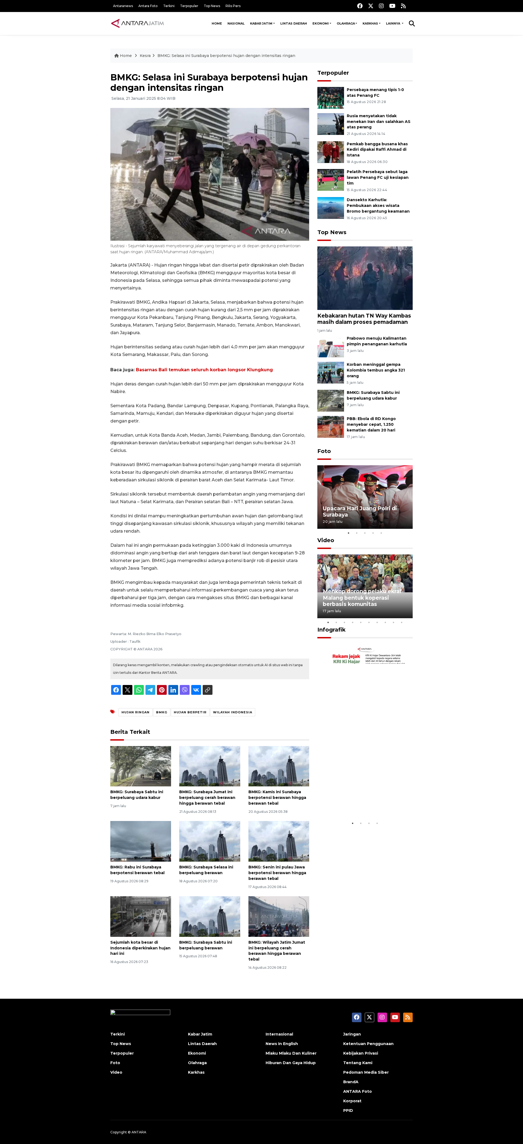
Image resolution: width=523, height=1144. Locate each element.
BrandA (350, 1081)
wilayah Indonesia (232, 712)
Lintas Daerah (293, 23)
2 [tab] (357, 533)
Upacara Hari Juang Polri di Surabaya (360, 511)
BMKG (161, 712)
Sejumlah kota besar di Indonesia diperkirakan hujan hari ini (140, 948)
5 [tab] (381, 533)
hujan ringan (135, 712)
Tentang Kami (357, 1062)
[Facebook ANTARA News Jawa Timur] (360, 5)
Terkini (169, 6)
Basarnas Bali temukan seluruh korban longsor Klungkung (204, 369)
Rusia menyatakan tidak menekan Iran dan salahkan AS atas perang (379, 121)
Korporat (352, 1100)
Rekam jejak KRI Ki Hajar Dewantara (357, 801)
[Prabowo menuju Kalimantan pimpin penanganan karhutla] (330, 346)
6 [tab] (369, 622)
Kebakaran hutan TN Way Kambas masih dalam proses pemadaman (364, 318)
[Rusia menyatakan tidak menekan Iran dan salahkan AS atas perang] (330, 123)
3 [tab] (365, 533)
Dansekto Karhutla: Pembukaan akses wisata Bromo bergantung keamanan (378, 205)
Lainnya (393, 23)
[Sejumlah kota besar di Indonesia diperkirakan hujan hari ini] (140, 916)
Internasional (279, 1034)
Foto (324, 451)
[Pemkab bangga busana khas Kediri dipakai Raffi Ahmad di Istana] (330, 151)
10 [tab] (402, 622)
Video (325, 540)
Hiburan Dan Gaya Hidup (291, 1062)
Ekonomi (320, 23)
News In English (282, 1043)
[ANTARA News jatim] (137, 23)
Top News (212, 6)
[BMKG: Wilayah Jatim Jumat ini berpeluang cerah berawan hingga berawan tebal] (278, 916)
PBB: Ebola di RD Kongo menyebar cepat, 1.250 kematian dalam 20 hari (371, 424)
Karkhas (370, 23)
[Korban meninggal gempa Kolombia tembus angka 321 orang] (330, 372)
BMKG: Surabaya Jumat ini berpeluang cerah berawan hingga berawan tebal (207, 797)
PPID (348, 1110)
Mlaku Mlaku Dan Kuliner (291, 1053)
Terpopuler (189, 6)
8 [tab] (385, 622)
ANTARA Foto (357, 1091)
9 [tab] (393, 622)
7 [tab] (377, 622)
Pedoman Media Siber (366, 1072)
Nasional (236, 23)
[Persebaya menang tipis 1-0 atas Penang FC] (330, 97)
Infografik (331, 629)
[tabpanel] (365, 497)
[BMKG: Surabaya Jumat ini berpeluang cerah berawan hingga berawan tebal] (209, 765)
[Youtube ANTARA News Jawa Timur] (392, 5)
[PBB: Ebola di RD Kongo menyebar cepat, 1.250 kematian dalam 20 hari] (330, 426)
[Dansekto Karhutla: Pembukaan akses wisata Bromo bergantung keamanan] (330, 207)
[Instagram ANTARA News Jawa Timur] (381, 5)
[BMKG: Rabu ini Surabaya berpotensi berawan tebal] (140, 841)
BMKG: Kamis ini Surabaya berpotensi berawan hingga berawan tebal (277, 797)
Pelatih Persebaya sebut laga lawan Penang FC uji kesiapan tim (378, 177)
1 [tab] (348, 533)
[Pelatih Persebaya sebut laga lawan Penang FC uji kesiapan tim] (330, 179)
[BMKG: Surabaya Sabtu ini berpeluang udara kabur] (140, 765)
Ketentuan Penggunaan (368, 1043)
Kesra (145, 55)
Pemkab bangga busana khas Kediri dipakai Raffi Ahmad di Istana (377, 149)
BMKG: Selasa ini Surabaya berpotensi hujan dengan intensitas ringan (226, 55)
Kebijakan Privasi (360, 1053)
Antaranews (123, 6)
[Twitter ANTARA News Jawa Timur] (370, 5)
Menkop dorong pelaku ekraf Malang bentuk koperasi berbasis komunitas (362, 597)
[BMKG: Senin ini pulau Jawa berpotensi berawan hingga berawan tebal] (278, 841)
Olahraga (346, 23)
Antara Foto (148, 6)
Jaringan (352, 1034)
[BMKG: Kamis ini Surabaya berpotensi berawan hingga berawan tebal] (278, 765)
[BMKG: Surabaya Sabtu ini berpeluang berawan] (209, 916)
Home (217, 23)
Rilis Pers (233, 6)
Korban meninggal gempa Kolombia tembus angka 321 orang (376, 370)
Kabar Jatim (261, 23)
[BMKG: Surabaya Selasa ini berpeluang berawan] (209, 841)
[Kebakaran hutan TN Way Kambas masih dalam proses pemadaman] (365, 277)
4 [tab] (373, 533)
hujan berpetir (190, 712)
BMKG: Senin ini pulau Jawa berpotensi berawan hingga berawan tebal (277, 873)
